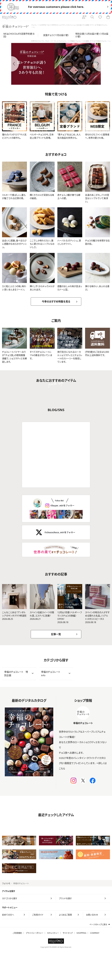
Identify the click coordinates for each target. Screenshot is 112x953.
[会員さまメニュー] (84, 17)
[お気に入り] (100, 17)
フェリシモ (6, 883)
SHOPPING (81, 933)
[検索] (92, 17)
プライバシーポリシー (34, 933)
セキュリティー (53, 933)
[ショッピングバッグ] (108, 17)
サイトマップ (68, 933)
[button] (11, 64)
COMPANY (94, 933)
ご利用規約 (17, 933)
